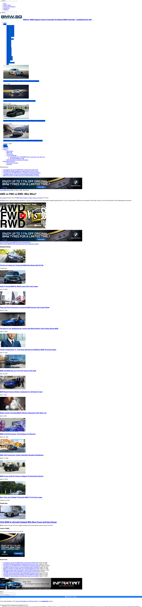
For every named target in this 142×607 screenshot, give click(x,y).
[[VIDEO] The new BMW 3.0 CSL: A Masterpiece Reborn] (16, 78)
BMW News (7, 190)
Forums (5, 149)
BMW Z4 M (10, 59)
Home (5, 23)
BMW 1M (9, 48)
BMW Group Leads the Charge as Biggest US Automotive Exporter (21, 476)
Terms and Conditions (9, 6)
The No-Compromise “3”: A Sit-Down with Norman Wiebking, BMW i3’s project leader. (28, 350)
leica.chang (3, 198)
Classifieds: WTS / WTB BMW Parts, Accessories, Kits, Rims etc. (27, 157)
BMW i (8, 61)
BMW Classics (11, 62)
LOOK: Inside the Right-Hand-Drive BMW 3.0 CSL (19, 101)
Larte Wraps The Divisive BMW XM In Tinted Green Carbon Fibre (20, 169)
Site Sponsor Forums (12, 163)
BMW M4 (9, 52)
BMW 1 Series (10, 26)
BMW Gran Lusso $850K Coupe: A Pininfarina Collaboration (23, 140)
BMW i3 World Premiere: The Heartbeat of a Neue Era (18, 434)
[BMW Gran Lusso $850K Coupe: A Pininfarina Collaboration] (16, 137)
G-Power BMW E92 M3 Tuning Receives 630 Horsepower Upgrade (19, 244)
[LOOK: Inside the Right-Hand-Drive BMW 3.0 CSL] (16, 98)
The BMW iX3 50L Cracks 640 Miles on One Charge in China (19, 571)
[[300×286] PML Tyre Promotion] (12, 556)
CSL (8, 64)
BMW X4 (9, 42)
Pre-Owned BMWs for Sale (17, 158)
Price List (5, 148)
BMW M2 (9, 49)
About (5, 3)
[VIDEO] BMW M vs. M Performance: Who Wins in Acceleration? (24, 121)
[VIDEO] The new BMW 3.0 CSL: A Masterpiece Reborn (21, 81)
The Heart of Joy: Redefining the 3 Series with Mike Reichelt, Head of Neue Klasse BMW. (29, 328)
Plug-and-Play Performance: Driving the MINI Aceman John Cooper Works (24, 307)
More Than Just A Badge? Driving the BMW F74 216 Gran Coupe (21, 497)
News (4, 24)
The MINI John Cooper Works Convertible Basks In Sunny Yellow (21, 573)
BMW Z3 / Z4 (10, 39)
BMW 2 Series (10, 27)
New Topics (10, 151)
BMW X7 (9, 46)
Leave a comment (37, 198)
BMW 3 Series (10, 28)
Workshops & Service (9, 161)
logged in (9, 531)
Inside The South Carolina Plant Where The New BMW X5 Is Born (21, 574)
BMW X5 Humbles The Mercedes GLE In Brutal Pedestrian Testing (21, 175)
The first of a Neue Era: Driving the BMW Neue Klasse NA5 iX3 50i (21, 265)
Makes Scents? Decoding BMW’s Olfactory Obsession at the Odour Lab (23, 413)
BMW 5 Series (10, 31)
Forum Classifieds (12, 155)
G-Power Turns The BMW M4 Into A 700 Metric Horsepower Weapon (22, 172)
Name (1, 591)
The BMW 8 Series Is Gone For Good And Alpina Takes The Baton (21, 174)
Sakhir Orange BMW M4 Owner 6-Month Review (15, 242)
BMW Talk (9, 152)
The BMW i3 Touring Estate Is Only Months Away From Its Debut (20, 576)
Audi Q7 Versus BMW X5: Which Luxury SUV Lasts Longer (19, 286)
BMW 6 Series (10, 33)
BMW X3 (9, 37)
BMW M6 (9, 55)
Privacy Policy (7, 5)
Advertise (5, 9)
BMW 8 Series (10, 36)
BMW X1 (9, 40)
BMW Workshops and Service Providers (17, 160)
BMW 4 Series (10, 30)
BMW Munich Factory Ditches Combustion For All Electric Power (21, 392)
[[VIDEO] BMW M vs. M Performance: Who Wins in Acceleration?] (16, 118)
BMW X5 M (10, 57)
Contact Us (6, 8)
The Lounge (10, 154)
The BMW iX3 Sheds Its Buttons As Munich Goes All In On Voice (20, 171)
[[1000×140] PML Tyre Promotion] (41, 188)
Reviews (5, 146)
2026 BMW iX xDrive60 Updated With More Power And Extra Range (28, 522)
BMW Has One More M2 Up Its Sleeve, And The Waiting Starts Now (21, 570)
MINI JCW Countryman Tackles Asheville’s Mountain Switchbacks (21, 455)
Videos (5, 145)
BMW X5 (9, 43)
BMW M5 (9, 54)
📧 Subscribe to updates (71, 596)
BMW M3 (9, 51)
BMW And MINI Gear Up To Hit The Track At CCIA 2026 (18, 371)
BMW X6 (9, 45)
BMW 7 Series (10, 34)
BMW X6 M (10, 58)
